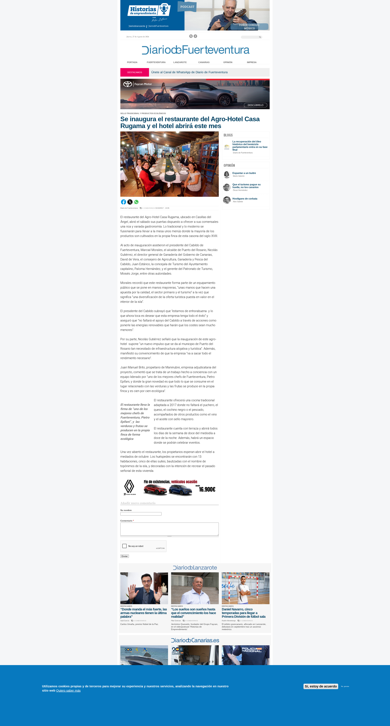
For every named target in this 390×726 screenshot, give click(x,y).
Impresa (252, 62)
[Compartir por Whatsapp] (136, 204)
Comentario (127, 520)
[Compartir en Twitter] (130, 204)
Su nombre (126, 510)
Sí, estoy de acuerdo (321, 686)
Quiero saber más (68, 690)
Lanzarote (180, 62)
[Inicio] (195, 55)
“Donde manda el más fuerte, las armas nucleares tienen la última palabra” (143, 612)
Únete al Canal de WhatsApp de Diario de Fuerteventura (189, 72)
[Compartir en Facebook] (123, 204)
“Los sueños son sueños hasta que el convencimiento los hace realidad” (193, 612)
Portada (132, 62)
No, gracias (345, 686)
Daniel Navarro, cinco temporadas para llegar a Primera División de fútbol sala (243, 612)
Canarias (203, 62)
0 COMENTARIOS (148, 208)
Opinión (227, 62)
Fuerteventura (156, 62)
